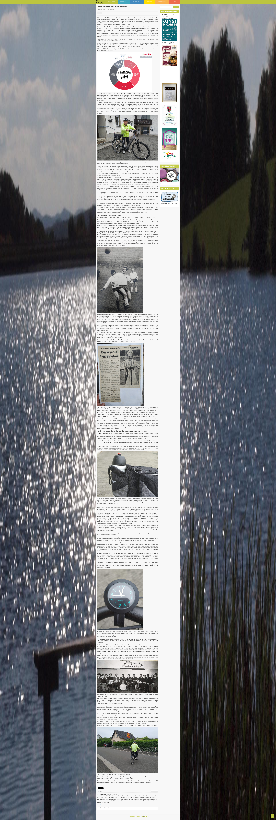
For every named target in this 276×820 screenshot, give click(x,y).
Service (149, 2)
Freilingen (136, 2)
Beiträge (123, 2)
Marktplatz (162, 2)
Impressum (132, 816)
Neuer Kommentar (154, 791)
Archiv (174, 2)
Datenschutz (139, 816)
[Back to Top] (272, 816)
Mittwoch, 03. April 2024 (112, 794)
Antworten (99, 804)
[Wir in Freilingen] (99, 2)
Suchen (176, 6)
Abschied (99, 13)
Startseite (111, 2)
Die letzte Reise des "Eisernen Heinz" (113, 6)
